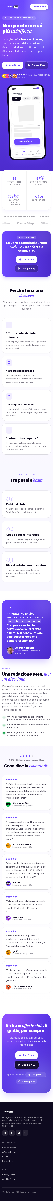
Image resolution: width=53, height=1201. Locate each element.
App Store (14, 65)
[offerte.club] (12, 6)
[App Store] (5, 1133)
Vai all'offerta (26, 142)
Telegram (36, 1074)
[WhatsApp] (25, 1133)
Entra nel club (39, 6)
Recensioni (7, 1161)
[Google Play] (12, 1133)
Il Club (5, 1156)
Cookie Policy (8, 1179)
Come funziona (9, 1147)
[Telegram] (18, 1133)
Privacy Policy (8, 1174)
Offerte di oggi (9, 1152)
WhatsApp (27, 1081)
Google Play (38, 65)
